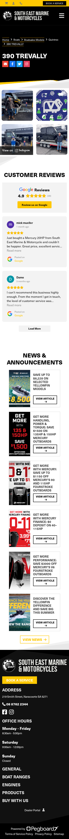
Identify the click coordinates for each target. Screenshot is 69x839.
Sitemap (59, 834)
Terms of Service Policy (19, 834)
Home (5, 40)
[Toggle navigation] (61, 15)
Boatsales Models (34, 40)
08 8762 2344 (17, 704)
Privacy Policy (43, 834)
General (11, 769)
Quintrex (53, 40)
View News (32, 639)
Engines (11, 784)
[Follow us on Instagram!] (12, 713)
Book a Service (19, 680)
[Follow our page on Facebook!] (5, 713)
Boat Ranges (16, 776)
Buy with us (15, 800)
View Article (45, 398)
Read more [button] (14, 250)
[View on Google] (10, 224)
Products (13, 792)
